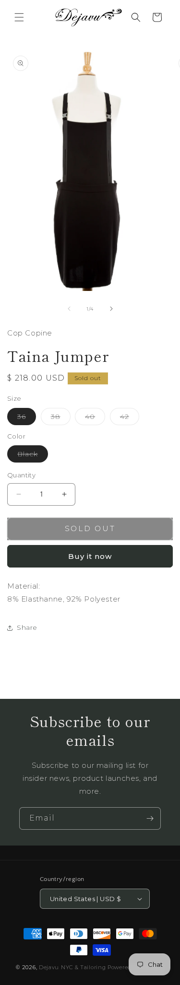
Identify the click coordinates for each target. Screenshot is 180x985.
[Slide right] (111, 308)
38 (61, 418)
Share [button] (27, 627)
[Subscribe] (149, 818)
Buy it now (90, 556)
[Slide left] (69, 308)
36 (26, 418)
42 (129, 418)
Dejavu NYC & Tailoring (72, 967)
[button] (19, 17)
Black (32, 456)
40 (95, 418)
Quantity (21, 475)
